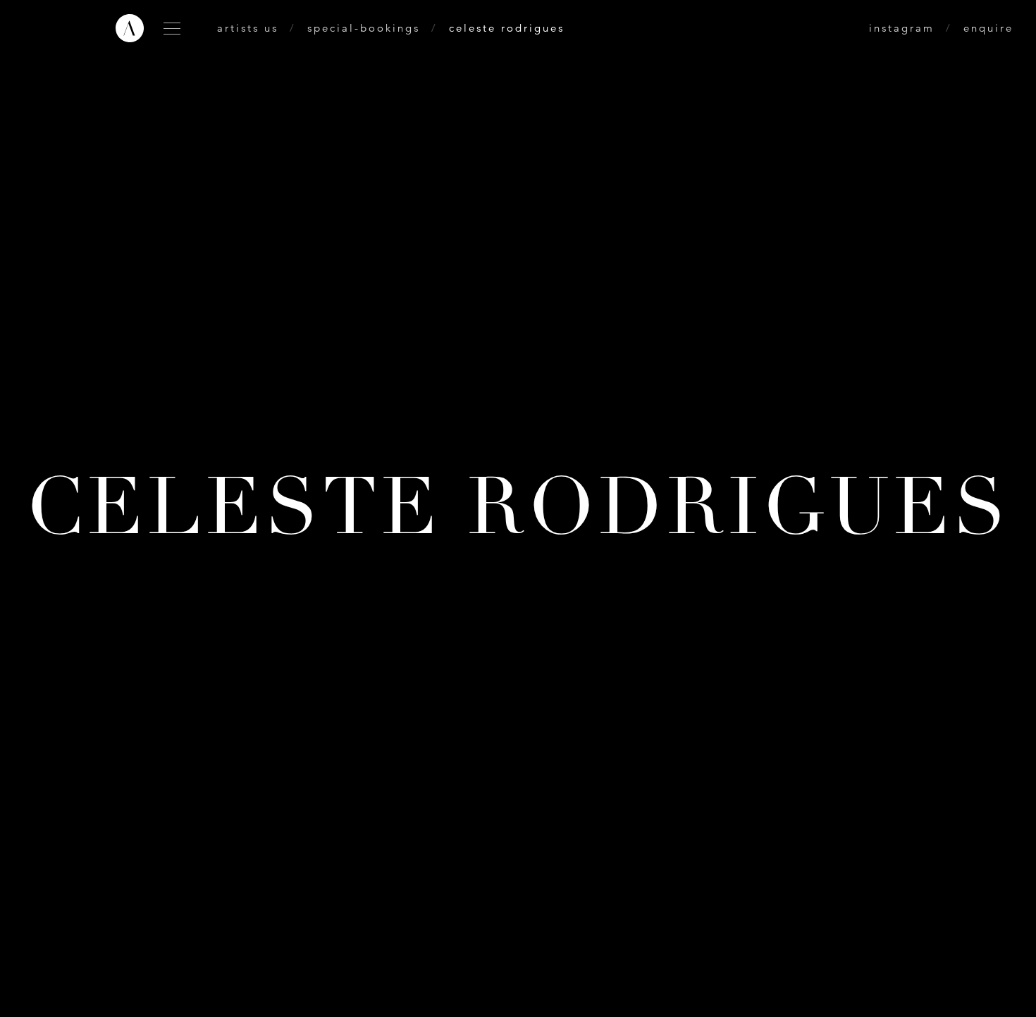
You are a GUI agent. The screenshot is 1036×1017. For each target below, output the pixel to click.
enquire (988, 28)
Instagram (902, 28)
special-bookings (363, 28)
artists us (247, 28)
